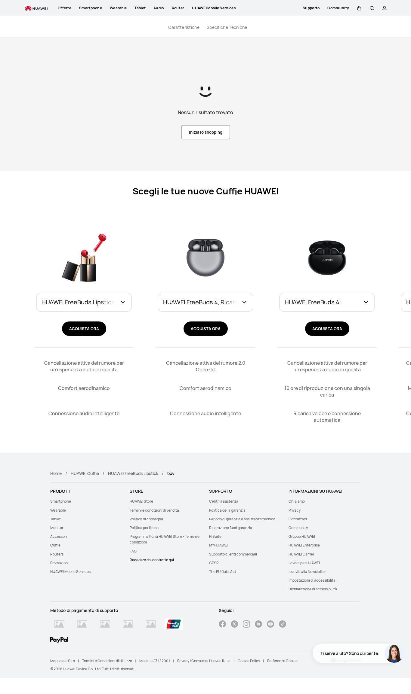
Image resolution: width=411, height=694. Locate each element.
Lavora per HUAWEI (304, 562)
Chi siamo (297, 501)
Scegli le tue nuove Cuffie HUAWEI (206, 191)
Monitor (56, 527)
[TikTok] (282, 625)
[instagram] (246, 625)
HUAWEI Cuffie (85, 473)
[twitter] (234, 625)
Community (298, 527)
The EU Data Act (222, 571)
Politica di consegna (146, 519)
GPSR (214, 562)
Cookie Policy (249, 660)
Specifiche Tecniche (227, 27)
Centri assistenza (223, 501)
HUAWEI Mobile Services (70, 571)
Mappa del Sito (62, 660)
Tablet (55, 519)
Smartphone (60, 501)
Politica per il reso (144, 527)
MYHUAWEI (218, 545)
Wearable (58, 510)
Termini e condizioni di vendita (154, 510)
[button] (359, 8)
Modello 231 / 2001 (154, 660)
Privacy (295, 510)
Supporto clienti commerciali (233, 554)
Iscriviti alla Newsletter (307, 571)
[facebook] (222, 625)
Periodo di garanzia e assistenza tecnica (242, 519)
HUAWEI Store (141, 501)
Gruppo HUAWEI (302, 536)
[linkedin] (258, 625)
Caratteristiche (183, 27)
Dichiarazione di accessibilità (313, 589)
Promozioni (59, 562)
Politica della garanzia (227, 510)
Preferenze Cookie (282, 660)
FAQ (133, 551)
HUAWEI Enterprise (304, 545)
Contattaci (298, 519)
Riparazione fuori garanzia (230, 527)
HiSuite (215, 536)
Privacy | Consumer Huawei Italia (203, 660)
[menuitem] (86, 501)
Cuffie (55, 545)
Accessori (58, 536)
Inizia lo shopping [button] (205, 132)
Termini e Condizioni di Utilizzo (107, 660)
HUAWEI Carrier (301, 554)
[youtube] (270, 625)
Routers (56, 554)
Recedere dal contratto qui (152, 559)
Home (56, 473)
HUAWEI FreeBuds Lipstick (133, 473)
